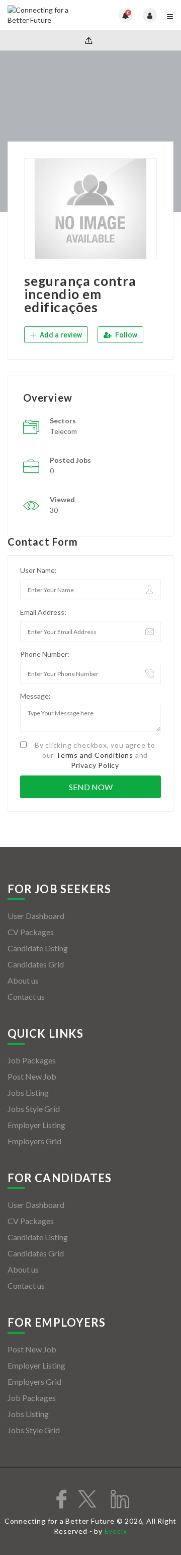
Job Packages (32, 1060)
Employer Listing (36, 1125)
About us (23, 980)
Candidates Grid (36, 964)
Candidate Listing (38, 948)
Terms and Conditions (94, 755)
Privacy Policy (95, 765)
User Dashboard (36, 915)
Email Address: (43, 612)
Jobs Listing (28, 1092)
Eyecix (116, 1531)
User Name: (38, 570)
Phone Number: (44, 654)
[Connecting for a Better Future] (49, 15)
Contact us (26, 996)
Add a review (60, 335)
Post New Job (32, 1076)
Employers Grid (34, 1141)
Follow (125, 335)
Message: (35, 696)
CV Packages (31, 932)
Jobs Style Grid (34, 1108)
